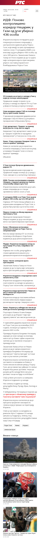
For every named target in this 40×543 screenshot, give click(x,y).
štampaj (36, 10)
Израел (25, 425)
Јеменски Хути (9, 430)
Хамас (17, 425)
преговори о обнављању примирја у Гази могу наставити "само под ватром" (19, 395)
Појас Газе (8, 425)
